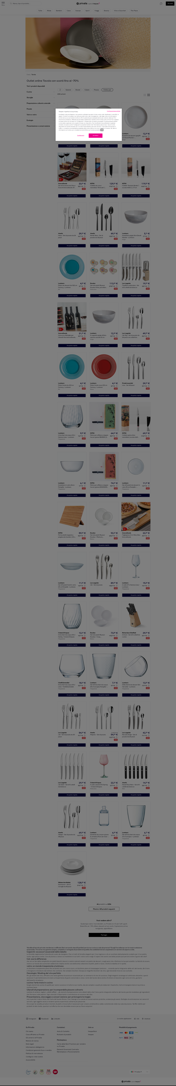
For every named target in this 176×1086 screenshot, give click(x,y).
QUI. (102, 130)
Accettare (95, 135)
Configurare (80, 135)
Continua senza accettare (113, 111)
